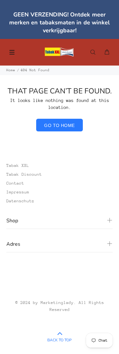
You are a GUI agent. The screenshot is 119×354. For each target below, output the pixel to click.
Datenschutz (20, 201)
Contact (15, 183)
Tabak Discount (24, 174)
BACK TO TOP (59, 340)
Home (10, 70)
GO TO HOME (59, 125)
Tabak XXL (17, 165)
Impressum (17, 192)
